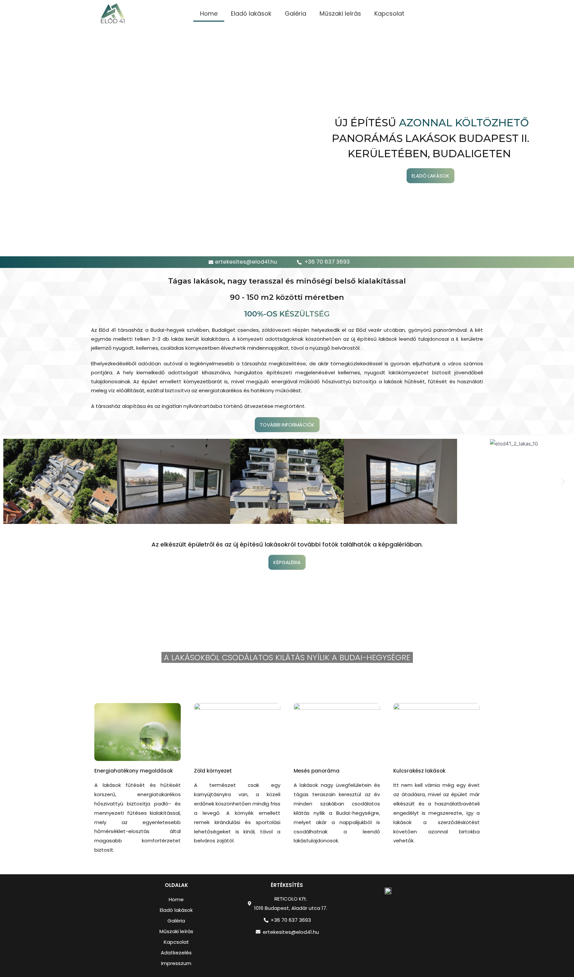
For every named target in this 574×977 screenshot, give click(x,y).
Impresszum (176, 963)
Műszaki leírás (340, 13)
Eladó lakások (251, 13)
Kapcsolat (389, 13)
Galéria (295, 13)
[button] (11, 481)
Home (209, 13)
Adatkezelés (176, 952)
